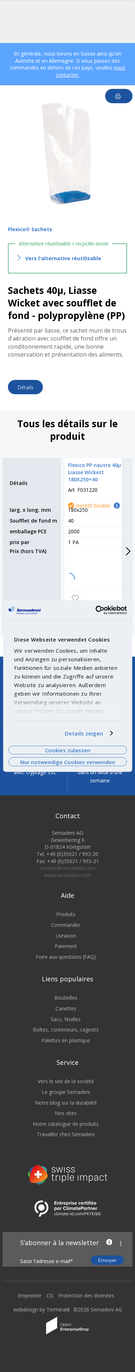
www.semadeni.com (67, 875)
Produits (66, 914)
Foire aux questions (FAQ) (66, 956)
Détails (25, 387)
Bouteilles (65, 997)
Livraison (65, 935)
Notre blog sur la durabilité (66, 1102)
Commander (65, 924)
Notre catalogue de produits (66, 1123)
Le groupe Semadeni (66, 1091)
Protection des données (86, 1295)
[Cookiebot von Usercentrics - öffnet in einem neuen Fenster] (96, 610)
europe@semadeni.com (67, 867)
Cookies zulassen (67, 750)
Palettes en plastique (65, 1040)
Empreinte (29, 1295)
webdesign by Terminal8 (41, 1309)
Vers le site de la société (66, 1081)
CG (49, 1295)
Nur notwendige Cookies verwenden (67, 761)
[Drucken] (119, 96)
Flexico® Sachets (30, 229)
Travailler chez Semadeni (66, 1134)
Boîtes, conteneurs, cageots (66, 1029)
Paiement (66, 946)
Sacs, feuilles (66, 1019)
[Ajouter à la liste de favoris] (75, 598)
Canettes (65, 1008)
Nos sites (66, 1113)
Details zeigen (84, 733)
